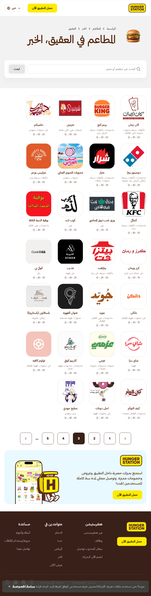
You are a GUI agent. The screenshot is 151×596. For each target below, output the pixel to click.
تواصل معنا (23, 548)
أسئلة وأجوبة (23, 532)
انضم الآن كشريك (92, 556)
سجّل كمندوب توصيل (89, 548)
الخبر (84, 28)
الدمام (58, 532)
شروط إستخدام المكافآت (17, 540)
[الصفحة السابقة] (125, 438)
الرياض (58, 548)
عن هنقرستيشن (93, 532)
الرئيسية (111, 28)
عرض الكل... (55, 565)
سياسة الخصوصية (23, 586)
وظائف (98, 540)
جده (59, 540)
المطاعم (97, 28)
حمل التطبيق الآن (42, 8)
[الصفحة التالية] (26, 438)
